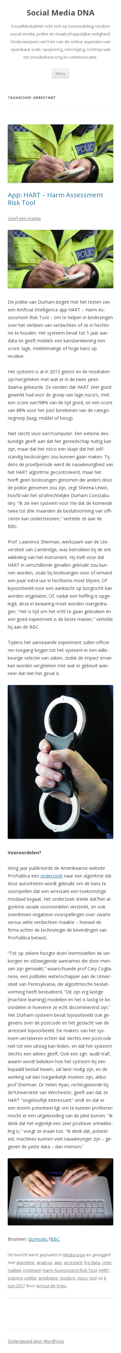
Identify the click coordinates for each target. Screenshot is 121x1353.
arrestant (73, 1262)
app (58, 1262)
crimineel (32, 1270)
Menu (60, 73)
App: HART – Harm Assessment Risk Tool (55, 199)
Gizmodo (37, 1239)
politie (30, 1278)
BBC (55, 1239)
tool (93, 1278)
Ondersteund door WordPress (36, 1341)
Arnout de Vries (51, 1286)
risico (82, 1278)
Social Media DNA (61, 13)
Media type (74, 1255)
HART (104, 1270)
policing (15, 1278)
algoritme (25, 1262)
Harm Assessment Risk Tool (70, 1270)
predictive (48, 1278)
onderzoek (51, 876)
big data (92, 1262)
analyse (44, 1262)
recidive (67, 1278)
